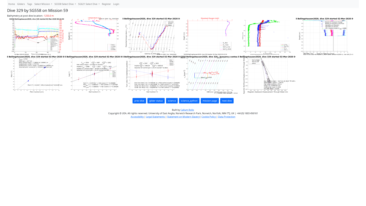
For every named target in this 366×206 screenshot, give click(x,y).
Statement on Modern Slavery (183, 116)
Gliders (21, 4)
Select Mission (42, 4)
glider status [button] (156, 100)
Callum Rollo (187, 109)
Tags (29, 4)
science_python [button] (189, 100)
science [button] (172, 100)
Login (116, 4)
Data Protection (226, 116)
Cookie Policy (208, 116)
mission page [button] (210, 100)
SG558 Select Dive (64, 4)
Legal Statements (155, 116)
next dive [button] (227, 100)
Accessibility (137, 116)
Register (106, 4)
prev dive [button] (139, 100)
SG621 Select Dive (88, 4)
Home (11, 4)
